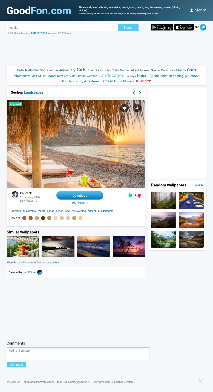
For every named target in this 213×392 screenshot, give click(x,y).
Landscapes (111, 75)
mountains (29, 211)
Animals (113, 70)
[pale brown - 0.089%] (37, 218)
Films (118, 81)
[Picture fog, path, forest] (163, 208)
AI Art (135, 70)
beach (59, 211)
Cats (164, 70)
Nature (143, 75)
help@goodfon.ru (80, 382)
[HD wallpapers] (162, 27)
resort (41, 211)
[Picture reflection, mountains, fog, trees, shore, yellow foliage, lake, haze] (191, 227)
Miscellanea (159, 75)
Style (82, 81)
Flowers (128, 81)
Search (128, 27)
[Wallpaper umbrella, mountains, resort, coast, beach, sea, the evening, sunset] (76, 187)
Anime (63, 70)
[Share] (137, 108)
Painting (100, 70)
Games (125, 70)
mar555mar (30, 272)
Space (155, 70)
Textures (93, 81)
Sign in (200, 9)
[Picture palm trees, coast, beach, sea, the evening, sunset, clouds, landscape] (129, 256)
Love (172, 70)
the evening (79, 211)
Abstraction (37, 70)
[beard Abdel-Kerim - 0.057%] (68, 218)
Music (42, 76)
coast (50, 211)
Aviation (52, 70)
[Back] (134, 92)
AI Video (143, 80)
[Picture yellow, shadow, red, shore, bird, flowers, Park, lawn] (191, 208)
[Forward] (140, 92)
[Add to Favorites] (124, 108)
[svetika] (40, 272)
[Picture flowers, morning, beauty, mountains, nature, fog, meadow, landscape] (163, 227)
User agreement (101, 382)
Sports (72, 81)
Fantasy (107, 81)
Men (34, 76)
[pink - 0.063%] (55, 218)
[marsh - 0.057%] (62, 218)
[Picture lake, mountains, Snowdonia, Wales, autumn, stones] (191, 246)
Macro (181, 70)
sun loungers (105, 211)
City (73, 70)
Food (91, 70)
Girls (82, 69)
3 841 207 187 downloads (44, 33)
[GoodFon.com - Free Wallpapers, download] (39, 10)
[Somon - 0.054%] (74, 218)
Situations (192, 76)
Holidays (130, 76)
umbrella (16, 211)
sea (67, 211)
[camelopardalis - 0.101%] (30, 218)
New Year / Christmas (71, 76)
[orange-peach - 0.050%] (80, 218)
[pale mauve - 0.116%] (24, 218)
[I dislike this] (139, 196)
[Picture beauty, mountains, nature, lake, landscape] (163, 246)
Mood (51, 76)
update (199, 185)
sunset (92, 211)
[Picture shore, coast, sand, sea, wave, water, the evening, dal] (93, 256)
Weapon (92, 76)
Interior (145, 70)
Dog (64, 81)
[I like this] (130, 194)
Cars (191, 69)
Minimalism (22, 76)
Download (79, 195)
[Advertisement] (106, 50)
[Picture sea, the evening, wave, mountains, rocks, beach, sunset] (58, 256)
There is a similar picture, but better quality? (33, 262)
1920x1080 (79, 202)
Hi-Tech (22, 70)
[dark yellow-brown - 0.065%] (49, 218)
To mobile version (122, 382)
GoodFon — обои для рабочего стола (31, 382)
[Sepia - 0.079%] (43, 218)
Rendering (176, 76)
